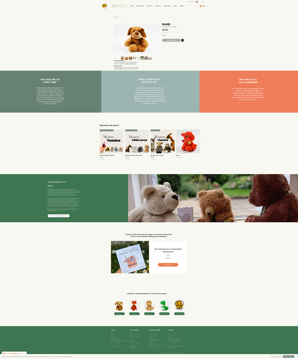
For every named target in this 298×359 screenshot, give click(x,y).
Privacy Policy (68, 356)
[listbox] (205, 1)
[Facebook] (295, 184)
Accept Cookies (288, 356)
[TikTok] (295, 181)
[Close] (296, 356)
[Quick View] (188, 141)
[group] (150, 144)
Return (137, 67)
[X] (295, 188)
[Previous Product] (97, 141)
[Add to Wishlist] (182, 40)
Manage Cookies (276, 356)
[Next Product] (202, 141)
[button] (150, 5)
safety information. (131, 63)
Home (115, 17)
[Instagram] (295, 178)
